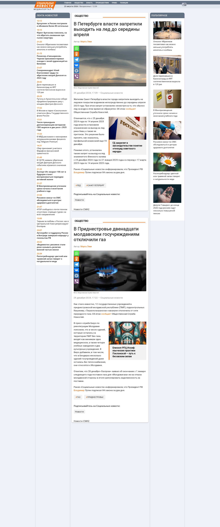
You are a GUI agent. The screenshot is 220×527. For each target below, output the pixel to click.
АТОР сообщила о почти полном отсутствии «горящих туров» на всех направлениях (52, 212)
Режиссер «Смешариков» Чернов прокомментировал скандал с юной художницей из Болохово (52, 60)
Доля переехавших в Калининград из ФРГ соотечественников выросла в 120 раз (51, 88)
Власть (89, 3)
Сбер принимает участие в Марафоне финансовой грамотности (49, 151)
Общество (78, 3)
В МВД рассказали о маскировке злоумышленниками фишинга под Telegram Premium (52, 139)
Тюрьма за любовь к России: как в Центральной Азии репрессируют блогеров (53, 223)
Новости (79, 199)
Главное (67, 3)
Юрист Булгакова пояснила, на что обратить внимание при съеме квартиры (52, 35)
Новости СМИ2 (81, 209)
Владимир (79, 172)
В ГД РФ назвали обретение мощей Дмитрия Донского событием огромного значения (51, 162)
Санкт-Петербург (96, 185)
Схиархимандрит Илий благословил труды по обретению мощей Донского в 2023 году (51, 74)
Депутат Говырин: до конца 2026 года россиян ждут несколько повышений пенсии (166, 209)
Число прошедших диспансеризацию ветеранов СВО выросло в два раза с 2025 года (52, 126)
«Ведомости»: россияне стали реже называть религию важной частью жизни (51, 247)
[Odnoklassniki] (76, 54)
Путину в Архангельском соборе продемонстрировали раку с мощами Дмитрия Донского (52, 101)
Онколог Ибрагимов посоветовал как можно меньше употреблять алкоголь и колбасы (52, 47)
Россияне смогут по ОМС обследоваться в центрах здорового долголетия (49, 200)
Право (114, 3)
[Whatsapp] (76, 48)
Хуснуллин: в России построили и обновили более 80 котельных (52, 24)
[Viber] (76, 76)
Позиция (124, 3)
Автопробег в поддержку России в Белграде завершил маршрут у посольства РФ (52, 235)
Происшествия (102, 3)
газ (78, 397)
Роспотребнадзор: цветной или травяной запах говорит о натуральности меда (52, 259)
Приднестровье (95, 397)
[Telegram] (76, 59)
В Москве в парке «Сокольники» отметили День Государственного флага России (52, 113)
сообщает (131, 109)
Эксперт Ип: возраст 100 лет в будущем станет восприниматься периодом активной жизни (51, 175)
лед (79, 185)
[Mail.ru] (76, 70)
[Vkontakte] (76, 65)
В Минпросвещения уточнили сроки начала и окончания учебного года (51, 188)
